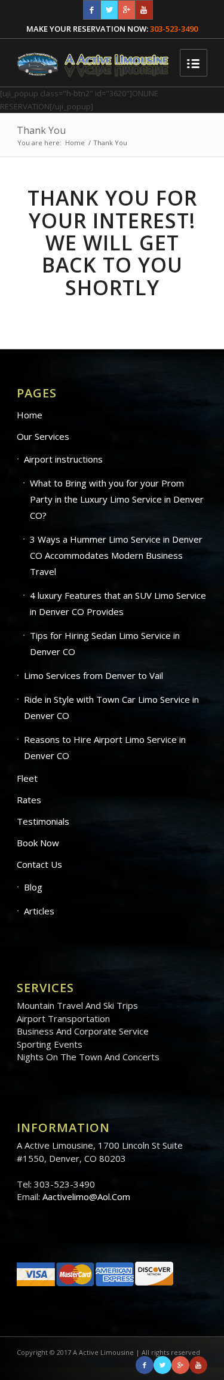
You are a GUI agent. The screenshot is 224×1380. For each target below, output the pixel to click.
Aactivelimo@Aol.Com (86, 1196)
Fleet (27, 778)
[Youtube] (144, 10)
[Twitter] (109, 10)
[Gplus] (126, 10)
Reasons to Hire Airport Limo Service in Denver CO (105, 747)
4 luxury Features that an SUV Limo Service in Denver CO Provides (118, 603)
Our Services (43, 436)
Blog (33, 887)
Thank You (41, 130)
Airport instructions (63, 459)
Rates (29, 800)
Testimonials (43, 821)
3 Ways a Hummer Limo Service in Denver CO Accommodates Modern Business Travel (116, 555)
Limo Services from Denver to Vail (93, 675)
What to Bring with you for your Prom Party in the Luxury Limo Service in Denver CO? (117, 499)
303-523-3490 (174, 28)
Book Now (38, 843)
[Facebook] (92, 10)
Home (75, 142)
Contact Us (39, 864)
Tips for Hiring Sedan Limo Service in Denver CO (105, 643)
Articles (39, 911)
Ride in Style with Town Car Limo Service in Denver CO (111, 707)
